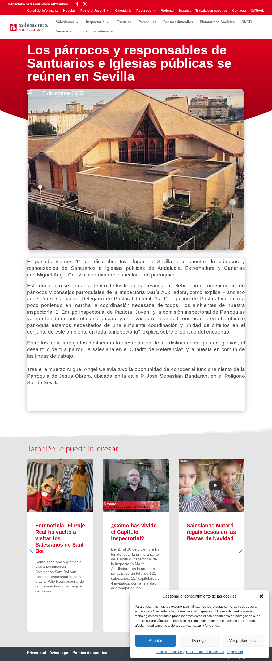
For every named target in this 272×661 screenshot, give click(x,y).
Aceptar (155, 640)
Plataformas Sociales (217, 22)
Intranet (185, 10)
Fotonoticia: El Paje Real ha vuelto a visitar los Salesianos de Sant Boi (60, 545)
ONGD (246, 22)
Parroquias (147, 22)
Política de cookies (170, 652)
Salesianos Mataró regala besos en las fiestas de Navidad (211, 545)
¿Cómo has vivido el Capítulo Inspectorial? (136, 545)
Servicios (63, 31)
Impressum (235, 652)
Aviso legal (59, 652)
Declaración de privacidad (205, 652)
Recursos (143, 10)
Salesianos (65, 22)
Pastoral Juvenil (92, 10)
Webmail (167, 10)
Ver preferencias (243, 640)
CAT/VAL (257, 10)
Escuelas (124, 22)
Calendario (123, 10)
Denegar (199, 640)
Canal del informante (42, 10)
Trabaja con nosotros (211, 10)
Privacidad (36, 652)
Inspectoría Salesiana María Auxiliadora (38, 4)
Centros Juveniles (178, 22)
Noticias (69, 10)
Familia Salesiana (98, 31)
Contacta (239, 10)
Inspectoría (95, 22)
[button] (261, 596)
